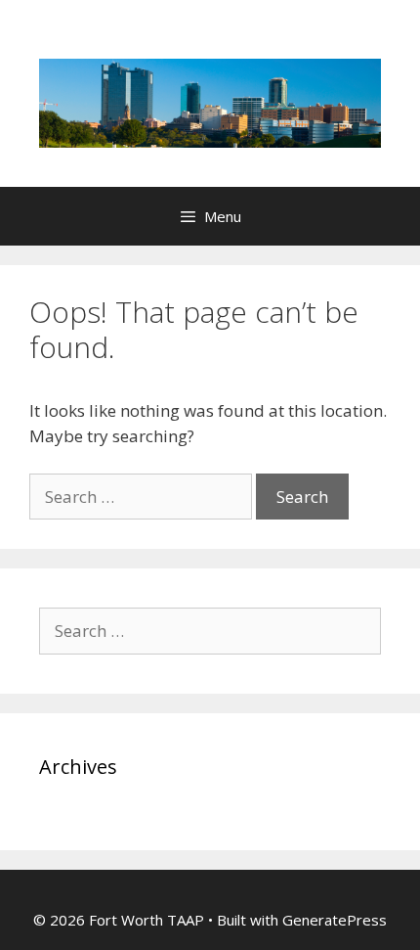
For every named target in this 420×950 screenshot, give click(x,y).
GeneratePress (334, 919)
